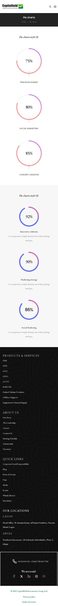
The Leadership (9, 422)
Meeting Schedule (10, 438)
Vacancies (7, 449)
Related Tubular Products (13, 392)
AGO (5, 371)
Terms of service (29, 601)
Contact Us (7, 433)
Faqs (5, 479)
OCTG (6, 381)
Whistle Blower (9, 495)
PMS (5, 360)
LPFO (5, 376)
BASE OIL (7, 386)
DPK (5, 365)
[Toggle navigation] (55, 7)
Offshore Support (10, 397)
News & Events (9, 474)
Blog (5, 469)
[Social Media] (14, 576)
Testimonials (8, 443)
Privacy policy (29, 596)
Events (5, 490)
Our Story (7, 417)
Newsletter (7, 500)
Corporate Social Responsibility (16, 464)
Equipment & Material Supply (15, 402)
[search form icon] (49, 6)
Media (5, 485)
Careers (6, 428)
